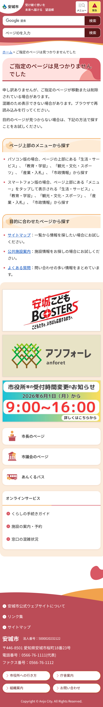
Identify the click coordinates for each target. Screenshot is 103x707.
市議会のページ (35, 456)
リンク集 (15, 616)
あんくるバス (33, 477)
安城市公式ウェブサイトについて (36, 606)
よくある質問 (19, 267)
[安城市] (10, 7)
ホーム (7, 52)
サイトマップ (19, 235)
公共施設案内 (19, 251)
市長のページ (33, 436)
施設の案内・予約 (26, 526)
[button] (82, 7)
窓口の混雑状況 (24, 539)
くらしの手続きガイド (30, 513)
